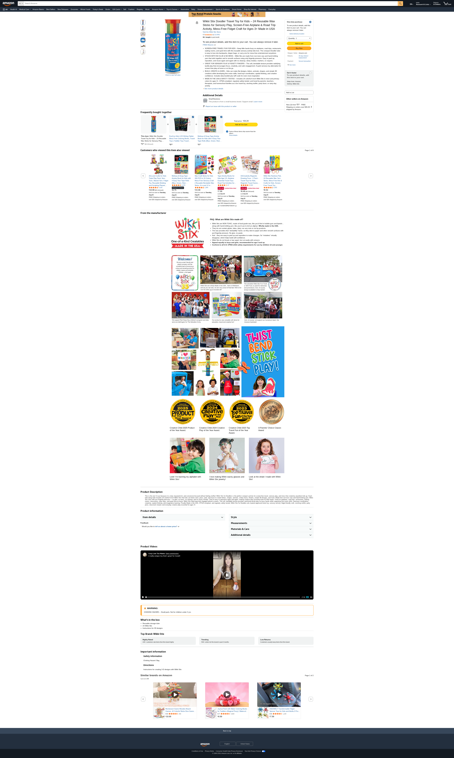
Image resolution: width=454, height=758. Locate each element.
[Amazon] (8, 4)
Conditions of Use (197, 751)
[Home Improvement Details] (213, 9)
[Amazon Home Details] (164, 9)
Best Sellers (50, 9)
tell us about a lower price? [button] (166, 526)
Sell (124, 9)
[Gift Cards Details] (121, 9)
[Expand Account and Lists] (430, 4)
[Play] (142, 597)
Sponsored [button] (143, 678)
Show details (233, 135)
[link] (182, 124)
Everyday (271, 9)
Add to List (290, 92)
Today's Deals (98, 9)
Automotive (185, 9)
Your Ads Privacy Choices (253, 751)
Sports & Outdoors (223, 9)
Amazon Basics (38, 9)
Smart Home (236, 9)
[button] (5, 9)
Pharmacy (262, 9)
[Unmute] (311, 597)
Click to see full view (172, 75)
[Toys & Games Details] (178, 9)
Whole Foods (85, 9)
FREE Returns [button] (208, 45)
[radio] (143, 22)
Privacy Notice (209, 751)
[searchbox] (211, 3)
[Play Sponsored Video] (175, 695)
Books (107, 9)
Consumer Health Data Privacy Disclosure (229, 751)
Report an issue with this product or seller (221, 106)
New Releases (63, 9)
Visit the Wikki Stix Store (212, 32)
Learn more (257, 102)
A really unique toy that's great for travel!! (164, 556)
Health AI (13, 9)
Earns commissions (172, 553)
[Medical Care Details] (30, 9)
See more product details (213, 89)
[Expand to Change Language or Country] (412, 4)
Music (147, 9)
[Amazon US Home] (205, 744)
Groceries (74, 9)
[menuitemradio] (307, 597)
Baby (193, 9)
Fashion (131, 9)
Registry (140, 9)
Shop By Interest (250, 9)
